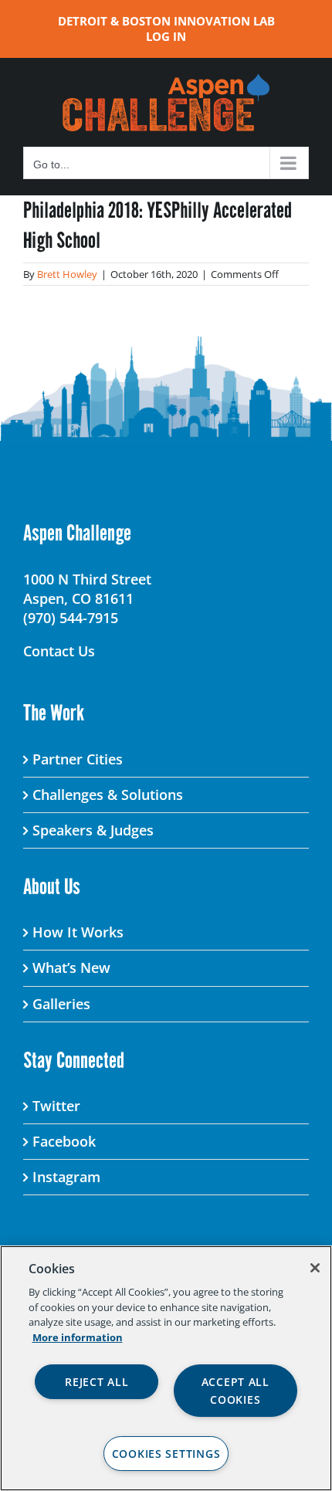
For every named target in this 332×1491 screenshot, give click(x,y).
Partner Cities (77, 759)
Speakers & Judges (93, 830)
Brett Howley (67, 274)
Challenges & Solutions (107, 794)
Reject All (96, 1381)
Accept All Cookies (235, 1390)
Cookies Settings (166, 1453)
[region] (166, 1368)
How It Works (78, 932)
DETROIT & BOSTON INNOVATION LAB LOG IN (166, 28)
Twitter (56, 1105)
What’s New (71, 967)
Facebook (64, 1141)
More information (77, 1337)
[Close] (315, 1268)
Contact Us (59, 651)
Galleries (61, 1004)
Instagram (66, 1176)
